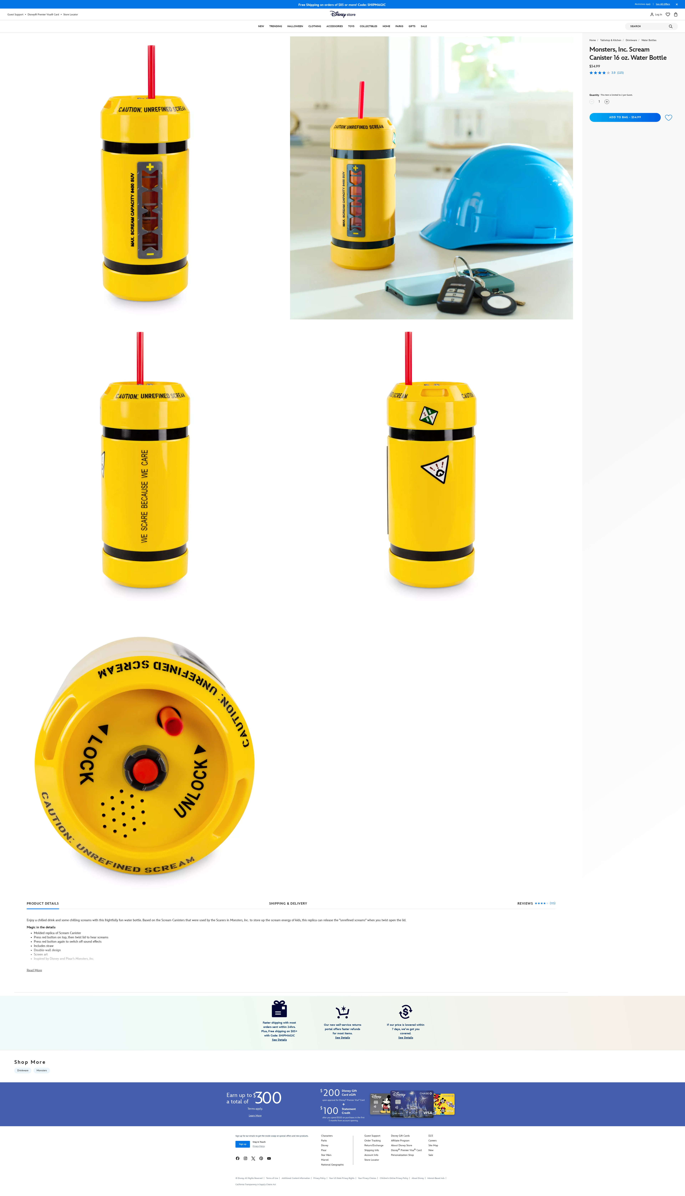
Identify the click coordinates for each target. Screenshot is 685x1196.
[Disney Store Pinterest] (261, 1158)
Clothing (314, 26)
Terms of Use (272, 1178)
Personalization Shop (402, 1155)
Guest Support (15, 14)
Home (386, 26)
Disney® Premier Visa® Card (43, 14)
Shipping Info (371, 1150)
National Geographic (332, 1164)
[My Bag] (676, 14)
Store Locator (70, 14)
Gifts (412, 26)
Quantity (594, 95)
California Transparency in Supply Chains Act (255, 1184)
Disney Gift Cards (400, 1135)
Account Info (371, 1155)
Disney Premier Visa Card (406, 1150)
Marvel (325, 1159)
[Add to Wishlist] (669, 118)
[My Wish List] (668, 14)
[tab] (43, 904)
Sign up (242, 1144)
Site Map (433, 1145)
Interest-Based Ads (436, 1178)
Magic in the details (41, 927)
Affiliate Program (400, 1140)
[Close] (676, 6)
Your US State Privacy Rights (341, 1178)
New (261, 26)
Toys (351, 26)
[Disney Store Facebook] (237, 1158)
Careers (432, 1140)
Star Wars (326, 1155)
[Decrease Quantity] (591, 101)
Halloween (295, 26)
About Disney (418, 1178)
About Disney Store (401, 1145)
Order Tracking (372, 1140)
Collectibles (368, 26)
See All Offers (663, 4)
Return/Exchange (373, 1145)
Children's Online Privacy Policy (394, 1178)
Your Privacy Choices (367, 1178)
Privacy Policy (259, 1146)
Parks (399, 26)
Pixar (323, 1150)
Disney (324, 1145)
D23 (430, 1135)
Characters (327, 1135)
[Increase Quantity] (607, 101)
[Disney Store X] (253, 1158)
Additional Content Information (296, 1178)
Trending (275, 26)
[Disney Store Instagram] (245, 1158)
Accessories (334, 26)
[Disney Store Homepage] (343, 14)
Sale (424, 26)
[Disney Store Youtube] (269, 1158)
